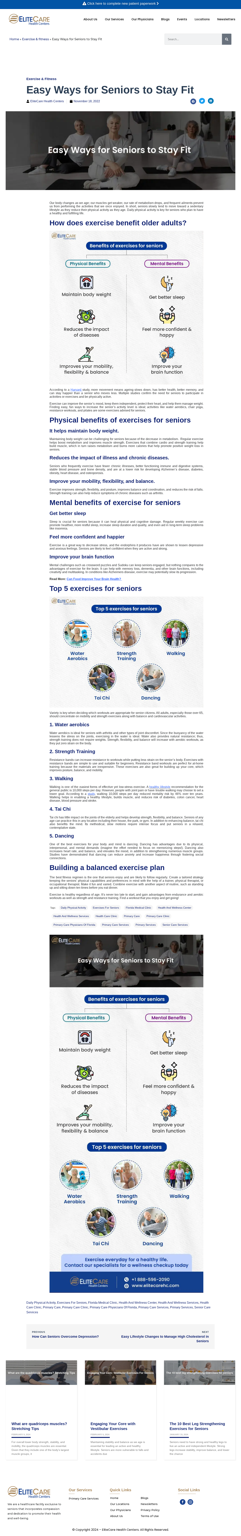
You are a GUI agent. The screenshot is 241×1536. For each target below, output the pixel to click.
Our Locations (119, 1504)
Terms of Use (150, 1516)
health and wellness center (174, 907)
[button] (193, 101)
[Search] (226, 39)
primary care (132, 916)
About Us (90, 19)
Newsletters (226, 19)
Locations (202, 19)
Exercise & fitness (35, 39)
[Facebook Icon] (182, 1502)
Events (182, 19)
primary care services (115, 924)
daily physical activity (73, 907)
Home (14, 39)
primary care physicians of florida (74, 924)
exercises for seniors (106, 907)
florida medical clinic (138, 907)
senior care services (175, 924)
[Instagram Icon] (190, 1502)
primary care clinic (157, 916)
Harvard (76, 389)
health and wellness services (71, 916)
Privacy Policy (150, 1510)
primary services (146, 924)
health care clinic (106, 916)
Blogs (165, 19)
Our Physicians (142, 19)
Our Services (114, 19)
